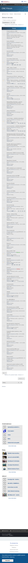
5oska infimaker (10, 41)
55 (18, 123)
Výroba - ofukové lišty (12, 214)
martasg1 (18, 112)
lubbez (17, 60)
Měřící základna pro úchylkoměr (14, 168)
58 (24, 123)
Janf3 (17, 350)
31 (20, 211)
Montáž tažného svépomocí (13, 323)
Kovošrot (9, 258)
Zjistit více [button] (12, 557)
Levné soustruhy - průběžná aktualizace (16, 126)
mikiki (17, 77)
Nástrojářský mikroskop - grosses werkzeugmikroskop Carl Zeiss (14, 102)
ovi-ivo (17, 69)
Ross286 (18, 308)
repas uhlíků (10, 314)
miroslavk (18, 238)
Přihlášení (14, 547)
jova (17, 365)
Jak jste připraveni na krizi (13, 276)
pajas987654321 (19, 231)
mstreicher (18, 285)
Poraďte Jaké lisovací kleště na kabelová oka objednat (14, 144)
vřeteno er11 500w (11, 191)
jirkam (17, 316)
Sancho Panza (19, 198)
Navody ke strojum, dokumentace (18, 310)
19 (20, 83)
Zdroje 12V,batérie (11, 110)
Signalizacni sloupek (11, 160)
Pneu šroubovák (10, 230)
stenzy (17, 169)
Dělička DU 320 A (11, 341)
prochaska (18, 104)
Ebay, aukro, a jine (14, 62)
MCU (12, 97)
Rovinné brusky (10, 205)
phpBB (8, 534)
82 (24, 131)
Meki (17, 334)
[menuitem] (4, 5)
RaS (17, 325)
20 (22, 83)
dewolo (17, 177)
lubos (17, 154)
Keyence (9, 243)
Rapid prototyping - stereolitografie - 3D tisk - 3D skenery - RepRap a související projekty (16, 81)
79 (18, 131)
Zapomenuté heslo (14, 549)
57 (22, 123)
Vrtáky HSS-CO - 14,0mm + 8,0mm (15, 86)
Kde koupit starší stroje (15, 262)
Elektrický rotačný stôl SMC (13, 175)
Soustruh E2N (10, 51)
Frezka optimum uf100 (12, 31)
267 (17, 64)
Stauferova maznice (11, 197)
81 (22, 131)
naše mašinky (13, 254)
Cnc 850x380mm (11, 299)
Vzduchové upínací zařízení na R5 (15, 364)
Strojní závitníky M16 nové (13, 349)
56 (20, 123)
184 (14, 264)
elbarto (17, 32)
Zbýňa (17, 52)
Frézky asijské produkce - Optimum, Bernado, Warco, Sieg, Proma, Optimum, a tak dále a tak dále (15, 36)
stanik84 (18, 260)
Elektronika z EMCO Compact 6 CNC (15, 152)
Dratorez (9, 267)
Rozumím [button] (8, 560)
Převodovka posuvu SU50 (13, 307)
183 (12, 264)
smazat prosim (10, 284)
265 (12, 64)
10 (22, 281)
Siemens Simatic (11, 183)
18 (18, 83)
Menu (24, 1)
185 (17, 264)
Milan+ (17, 342)
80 (20, 131)
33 (24, 211)
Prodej (12, 54)
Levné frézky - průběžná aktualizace (15, 118)
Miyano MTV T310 (11, 251)
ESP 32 (8, 94)
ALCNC (17, 87)
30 (18, 211)
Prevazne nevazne (14, 280)
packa (17, 192)
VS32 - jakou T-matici (12, 67)
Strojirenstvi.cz (5, 1)
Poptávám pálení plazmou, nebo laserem (14, 332)
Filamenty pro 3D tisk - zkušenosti (15, 76)
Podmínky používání (14, 551)
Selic (17, 161)
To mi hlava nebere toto (12, 58)
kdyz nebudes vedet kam (16, 149)
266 (15, 64)
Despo (17, 224)
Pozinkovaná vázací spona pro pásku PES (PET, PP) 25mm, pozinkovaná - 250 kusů (16, 135)
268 (20, 64)
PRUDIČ (18, 42)
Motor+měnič (10, 356)
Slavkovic (18, 252)
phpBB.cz (11, 535)
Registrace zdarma (14, 545)
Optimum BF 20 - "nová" (12, 222)
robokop (18, 269)
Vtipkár (8, 291)
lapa (17, 293)
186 (19, 264)
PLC (8, 237)
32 (22, 211)
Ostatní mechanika (14, 201)
